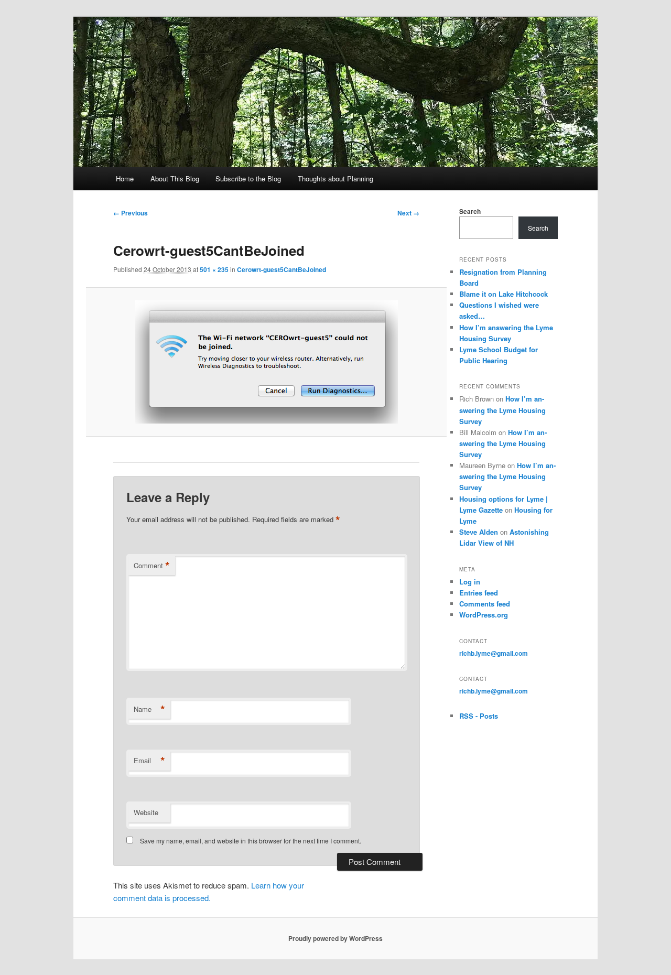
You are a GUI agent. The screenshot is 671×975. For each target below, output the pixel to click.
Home (125, 178)
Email (149, 760)
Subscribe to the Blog (248, 178)
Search (470, 211)
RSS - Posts (478, 716)
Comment (152, 565)
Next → (408, 213)
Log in (469, 582)
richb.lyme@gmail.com (493, 653)
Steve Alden (478, 532)
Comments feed (484, 604)
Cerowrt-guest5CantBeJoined (281, 269)
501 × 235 (214, 269)
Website (146, 812)
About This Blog (174, 178)
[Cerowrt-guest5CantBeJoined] (266, 362)
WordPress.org (483, 615)
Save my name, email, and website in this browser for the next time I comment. (250, 840)
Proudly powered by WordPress (335, 938)
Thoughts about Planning (335, 178)
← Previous (130, 213)
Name (149, 709)
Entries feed (478, 593)
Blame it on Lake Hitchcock (503, 294)
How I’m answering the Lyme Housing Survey (502, 410)
